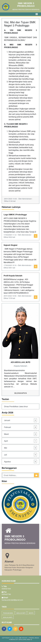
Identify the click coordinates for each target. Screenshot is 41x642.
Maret (20, 434)
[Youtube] (21, 629)
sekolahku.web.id (25, 639)
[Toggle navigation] (36, 14)
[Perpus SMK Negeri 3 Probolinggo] (20, 504)
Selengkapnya (20, 393)
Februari (20, 427)
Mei (20, 447)
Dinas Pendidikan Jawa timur (16, 406)
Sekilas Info (21, 613)
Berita (31, 613)
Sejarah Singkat (10, 245)
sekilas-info (7, 617)
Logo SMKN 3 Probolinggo (15, 214)
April (20, 441)
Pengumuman (8, 613)
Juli (20, 454)
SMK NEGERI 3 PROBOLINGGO (28, 638)
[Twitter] (10, 629)
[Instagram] (16, 629)
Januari (20, 420)
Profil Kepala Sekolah (13, 275)
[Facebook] (4, 629)
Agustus (20, 461)
